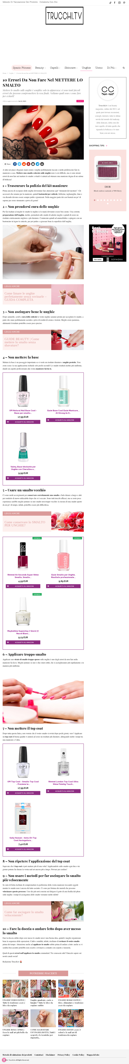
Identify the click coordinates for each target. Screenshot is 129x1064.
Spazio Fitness (22, 67)
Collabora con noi (48, 2)
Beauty (39, 67)
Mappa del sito (93, 1055)
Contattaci (38, 1055)
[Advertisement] (64, 44)
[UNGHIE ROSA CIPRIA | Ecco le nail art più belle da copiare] (15, 1018)
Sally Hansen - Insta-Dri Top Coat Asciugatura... (23, 839)
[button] (94, 200)
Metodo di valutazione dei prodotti (20, 2)
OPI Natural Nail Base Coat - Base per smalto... (23, 411)
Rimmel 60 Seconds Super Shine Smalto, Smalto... (23, 576)
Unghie (86, 67)
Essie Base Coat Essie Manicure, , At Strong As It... (63, 411)
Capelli (54, 67)
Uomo (99, 67)
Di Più (111, 67)
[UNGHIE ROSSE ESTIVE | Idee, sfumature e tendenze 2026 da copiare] (71, 989)
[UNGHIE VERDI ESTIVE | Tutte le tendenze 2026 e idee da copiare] (15, 989)
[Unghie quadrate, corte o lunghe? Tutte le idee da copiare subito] (43, 989)
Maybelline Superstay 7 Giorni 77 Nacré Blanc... (23, 632)
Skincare (70, 67)
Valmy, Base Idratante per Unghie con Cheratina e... (23, 468)
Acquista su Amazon (24, 422)
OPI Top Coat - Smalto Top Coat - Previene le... (23, 783)
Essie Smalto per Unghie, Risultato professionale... (63, 576)
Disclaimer (50, 1055)
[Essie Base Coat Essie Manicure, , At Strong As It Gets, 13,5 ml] (63, 391)
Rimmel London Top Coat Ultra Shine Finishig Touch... (63, 783)
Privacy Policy (64, 1055)
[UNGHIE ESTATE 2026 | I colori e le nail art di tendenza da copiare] (71, 1018)
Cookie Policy (78, 1055)
